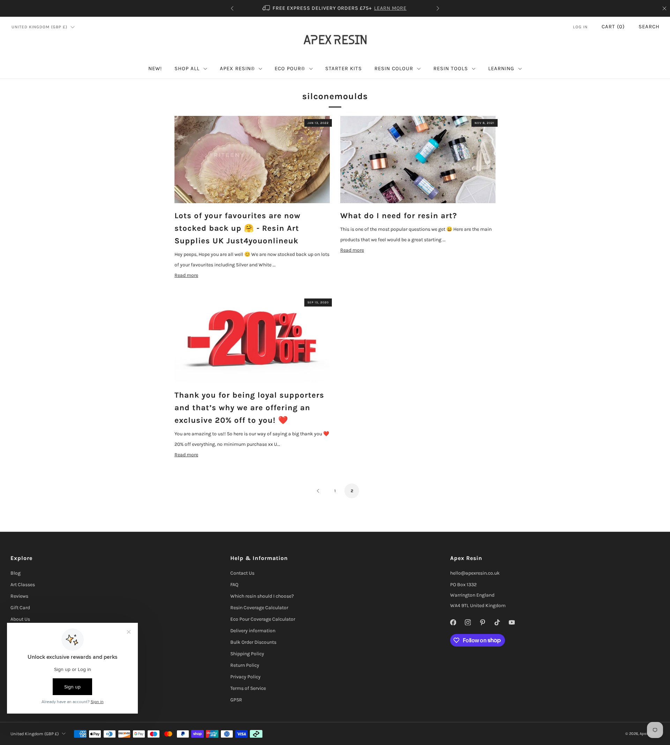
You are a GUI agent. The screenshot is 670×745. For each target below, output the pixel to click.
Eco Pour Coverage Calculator (262, 619)
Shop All (187, 68)
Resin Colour (393, 68)
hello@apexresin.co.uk (475, 573)
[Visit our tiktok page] (497, 622)
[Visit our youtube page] (511, 622)
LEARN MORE (390, 8)
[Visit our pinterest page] (482, 622)
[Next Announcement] (437, 8)
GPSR (236, 700)
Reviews (19, 596)
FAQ (234, 585)
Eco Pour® (290, 68)
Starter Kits (343, 68)
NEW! (155, 68)
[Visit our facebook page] (453, 622)
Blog (15, 573)
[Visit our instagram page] (467, 622)
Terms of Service (248, 688)
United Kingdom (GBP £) (39, 26)
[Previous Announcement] (232, 8)
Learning (501, 68)
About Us (20, 619)
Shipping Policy (247, 654)
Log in (580, 26)
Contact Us (242, 573)
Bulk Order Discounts (253, 642)
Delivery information (252, 631)
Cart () (613, 26)
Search (649, 26)
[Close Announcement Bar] (664, 8)
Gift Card (20, 608)
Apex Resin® (237, 68)
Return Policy (244, 665)
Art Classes (22, 585)
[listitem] (335, 8)
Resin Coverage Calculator (259, 608)
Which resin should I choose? (262, 596)
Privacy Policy (245, 677)
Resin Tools (450, 68)
